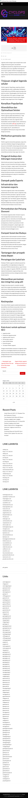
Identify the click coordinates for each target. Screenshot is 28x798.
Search (4, 371)
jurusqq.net (5, 457)
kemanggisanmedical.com (9, 538)
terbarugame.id (6, 646)
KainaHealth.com (7, 545)
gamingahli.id (6, 664)
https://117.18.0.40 (7, 475)
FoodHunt (6, 796)
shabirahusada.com (7, 547)
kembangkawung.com (8, 526)
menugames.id (6, 694)
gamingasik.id (6, 662)
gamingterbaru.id (7, 628)
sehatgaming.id (6, 742)
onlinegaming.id (7, 640)
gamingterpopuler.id (8, 748)
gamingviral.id (6, 732)
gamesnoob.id (6, 750)
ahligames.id (6, 698)
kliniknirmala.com (7, 540)
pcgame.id (5, 642)
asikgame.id (5, 720)
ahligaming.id (6, 692)
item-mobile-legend (7, 59)
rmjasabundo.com (7, 522)
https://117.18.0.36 (7, 451)
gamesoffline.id (6, 604)
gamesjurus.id (6, 682)
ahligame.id (5, 718)
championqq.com (7, 473)
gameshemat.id (6, 696)
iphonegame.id (6, 630)
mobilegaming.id (7, 634)
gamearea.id (6, 716)
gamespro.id (6, 752)
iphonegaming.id (7, 632)
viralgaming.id (6, 746)
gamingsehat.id (6, 738)
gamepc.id (5, 594)
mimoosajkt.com (7, 524)
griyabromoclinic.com (8, 559)
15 (19, 391)
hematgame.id (6, 722)
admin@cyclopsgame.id (7, 52)
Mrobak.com (6, 516)
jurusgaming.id (6, 670)
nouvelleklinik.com (7, 543)
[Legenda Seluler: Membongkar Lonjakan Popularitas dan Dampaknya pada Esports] (14, 34)
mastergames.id (6, 724)
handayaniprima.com (8, 504)
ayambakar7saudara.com (9, 496)
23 (23, 393)
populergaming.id (7, 744)
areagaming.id (6, 674)
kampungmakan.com (7, 506)
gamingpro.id (6, 734)
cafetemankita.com (7, 520)
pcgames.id (5, 644)
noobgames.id (6, 764)
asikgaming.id (6, 676)
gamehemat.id (6, 700)
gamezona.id (6, 710)
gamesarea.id (6, 714)
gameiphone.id (6, 590)
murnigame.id (6, 712)
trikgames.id (6, 614)
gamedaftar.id (6, 768)
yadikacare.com (6, 549)
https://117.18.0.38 (7, 467)
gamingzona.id (6, 668)
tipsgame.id (5, 650)
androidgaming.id (7, 586)
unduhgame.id (6, 778)
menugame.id (6, 726)
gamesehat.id (6, 770)
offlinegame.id (6, 636)
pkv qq (14, 123)
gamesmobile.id (6, 602)
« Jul (14, 402)
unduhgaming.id (6, 736)
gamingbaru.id (6, 730)
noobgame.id (6, 774)
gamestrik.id (6, 612)
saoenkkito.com (6, 502)
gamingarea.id (6, 666)
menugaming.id (6, 672)
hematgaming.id (7, 688)
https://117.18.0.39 (7, 455)
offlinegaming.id (7, 638)
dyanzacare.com (7, 557)
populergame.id (6, 780)
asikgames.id (6, 702)
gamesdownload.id (7, 756)
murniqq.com (6, 479)
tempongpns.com (7, 498)
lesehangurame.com (7, 494)
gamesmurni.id (6, 680)
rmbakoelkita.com (7, 510)
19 (10, 393)
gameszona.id (6, 690)
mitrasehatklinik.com (8, 534)
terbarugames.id (7, 648)
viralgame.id (6, 776)
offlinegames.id (6, 596)
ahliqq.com (5, 453)
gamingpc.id (6, 624)
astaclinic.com (6, 551)
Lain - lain (4, 56)
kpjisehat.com (6, 532)
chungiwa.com (6, 528)
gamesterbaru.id (7, 606)
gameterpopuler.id (7, 772)
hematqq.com (6, 477)
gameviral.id (6, 766)
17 (3, 393)
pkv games (5, 567)
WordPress (21, 796)
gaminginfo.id (6, 652)
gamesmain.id (6, 684)
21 (16, 393)
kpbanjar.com (6, 536)
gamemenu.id (6, 708)
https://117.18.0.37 (7, 471)
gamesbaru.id (6, 754)
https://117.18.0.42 (7, 459)
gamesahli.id (6, 686)
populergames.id (7, 760)
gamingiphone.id (7, 616)
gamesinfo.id (6, 598)
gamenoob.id (6, 758)
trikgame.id (5, 584)
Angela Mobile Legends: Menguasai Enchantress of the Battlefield (21, 363)
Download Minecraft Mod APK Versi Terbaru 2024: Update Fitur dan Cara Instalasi (13, 433)
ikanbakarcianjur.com (8, 530)
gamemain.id (6, 704)
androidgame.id (6, 582)
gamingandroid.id (7, 626)
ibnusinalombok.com (8, 553)
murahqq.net (6, 461)
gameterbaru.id (6, 610)
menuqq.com (6, 481)
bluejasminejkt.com (7, 514)
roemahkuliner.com (7, 500)
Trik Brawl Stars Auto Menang (16, 794)
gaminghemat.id (7, 654)
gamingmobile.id (7, 618)
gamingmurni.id (6, 656)
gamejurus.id (6, 706)
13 (13, 391)
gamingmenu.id (6, 660)
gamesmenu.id (6, 678)
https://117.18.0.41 (7, 463)
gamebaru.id (6, 762)
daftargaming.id (7, 740)
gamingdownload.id (7, 728)
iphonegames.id (6, 592)
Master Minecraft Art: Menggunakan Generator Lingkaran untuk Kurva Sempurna (13, 427)
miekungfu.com (6, 518)
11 (7, 391)
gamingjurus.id (6, 658)
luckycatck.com (6, 508)
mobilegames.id (6, 600)
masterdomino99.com (8, 469)
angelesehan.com (7, 512)
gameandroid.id (6, 588)
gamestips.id (6, 608)
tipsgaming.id (6, 620)
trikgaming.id (6, 622)
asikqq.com (5, 449)
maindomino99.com (7, 465)
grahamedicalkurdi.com (8, 555)
